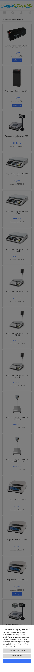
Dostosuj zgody (17, 655)
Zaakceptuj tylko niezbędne (17, 650)
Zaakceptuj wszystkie (17, 661)
